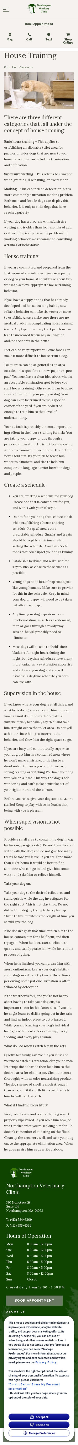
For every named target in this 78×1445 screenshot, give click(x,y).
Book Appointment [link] (34, 1300)
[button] (6, 10)
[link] (39, 8)
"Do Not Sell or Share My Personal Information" (34, 1386)
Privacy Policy (46, 1362)
